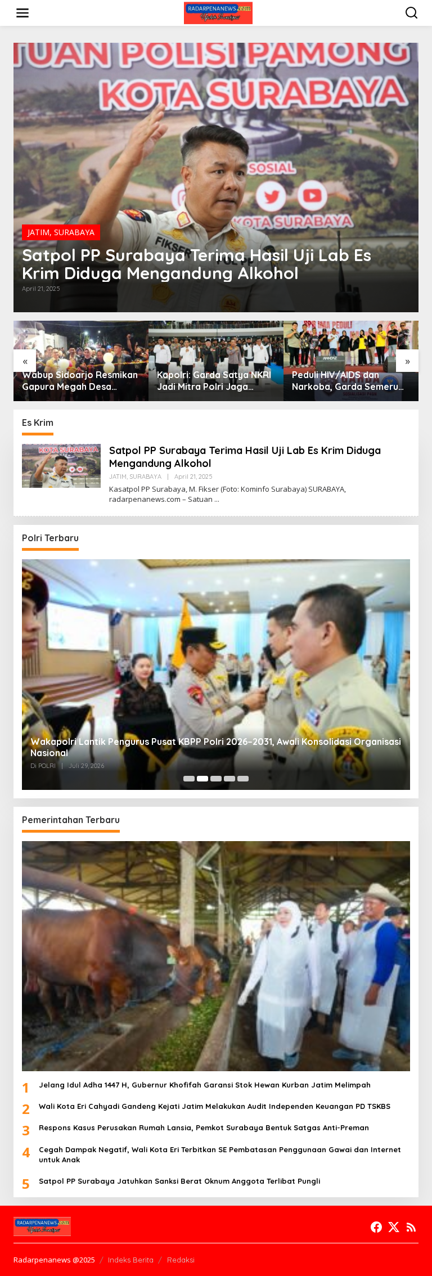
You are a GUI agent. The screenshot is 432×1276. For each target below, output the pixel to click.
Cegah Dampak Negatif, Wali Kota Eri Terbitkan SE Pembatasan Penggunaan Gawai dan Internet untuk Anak (220, 1154)
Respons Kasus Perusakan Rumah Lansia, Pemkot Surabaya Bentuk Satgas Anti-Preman (204, 1127)
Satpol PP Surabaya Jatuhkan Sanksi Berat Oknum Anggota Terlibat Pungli (179, 1180)
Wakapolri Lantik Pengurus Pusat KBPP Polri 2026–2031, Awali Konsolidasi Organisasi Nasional (215, 747)
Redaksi (181, 1259)
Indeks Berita (131, 1259)
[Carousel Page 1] (189, 778)
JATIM (39, 232)
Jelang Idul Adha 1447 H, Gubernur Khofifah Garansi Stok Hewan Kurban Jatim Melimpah (205, 1084)
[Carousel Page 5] (243, 778)
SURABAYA (74, 232)
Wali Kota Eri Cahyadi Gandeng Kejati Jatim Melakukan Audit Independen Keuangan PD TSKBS (214, 1106)
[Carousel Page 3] (216, 778)
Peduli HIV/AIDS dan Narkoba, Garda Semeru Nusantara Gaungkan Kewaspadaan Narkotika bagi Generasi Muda (345, 381)
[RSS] (411, 1227)
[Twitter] (393, 1227)
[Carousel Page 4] (229, 778)
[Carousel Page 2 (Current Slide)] (202, 778)
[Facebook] (376, 1227)
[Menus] (23, 13)
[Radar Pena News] (218, 12)
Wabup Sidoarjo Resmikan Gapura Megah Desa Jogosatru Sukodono (80, 381)
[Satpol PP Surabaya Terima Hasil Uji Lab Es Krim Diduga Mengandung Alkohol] (216, 499)
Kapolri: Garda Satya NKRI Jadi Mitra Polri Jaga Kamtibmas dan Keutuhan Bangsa (214, 381)
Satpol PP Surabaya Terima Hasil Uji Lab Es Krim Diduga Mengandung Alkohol (196, 264)
